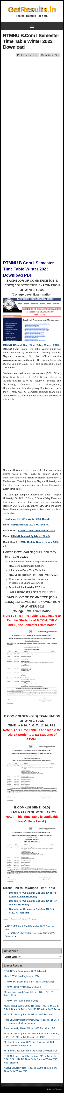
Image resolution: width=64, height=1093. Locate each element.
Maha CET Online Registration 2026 (21, 976)
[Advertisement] (32, 91)
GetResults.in (32, 9)
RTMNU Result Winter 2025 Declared (22, 987)
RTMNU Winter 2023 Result (34, 519)
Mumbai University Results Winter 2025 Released (28, 1014)
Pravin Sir (33, 55)
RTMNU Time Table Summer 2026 (21, 1000)
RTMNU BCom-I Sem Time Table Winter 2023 (31, 345)
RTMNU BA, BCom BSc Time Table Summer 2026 (29, 981)
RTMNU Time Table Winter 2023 (36, 530)
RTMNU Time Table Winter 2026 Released (25, 971)
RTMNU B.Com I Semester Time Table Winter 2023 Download (31, 41)
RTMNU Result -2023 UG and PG (30, 524)
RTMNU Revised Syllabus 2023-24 (30, 536)
